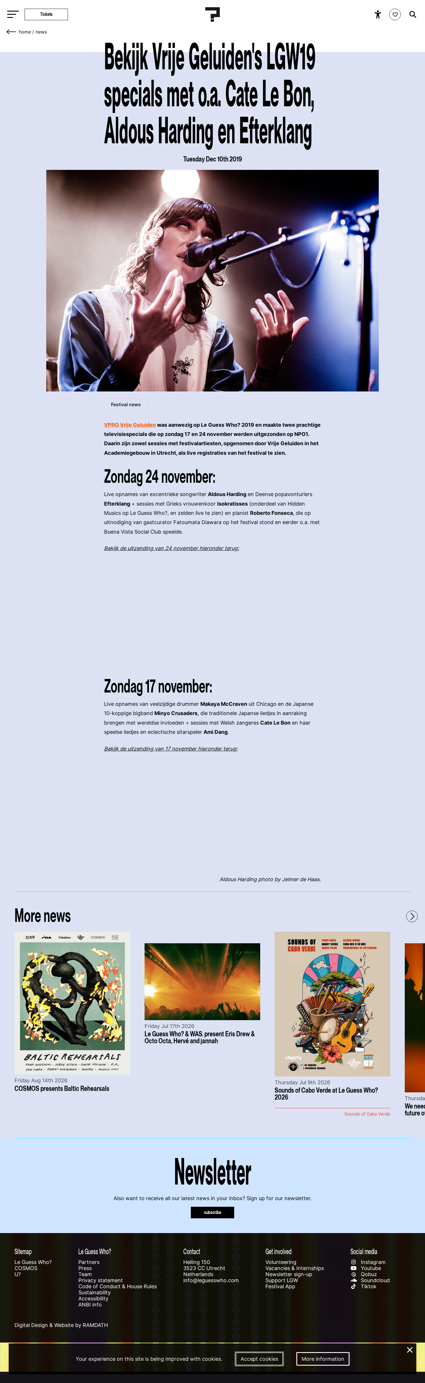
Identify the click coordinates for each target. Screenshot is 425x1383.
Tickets (46, 14)
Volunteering (280, 1262)
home (25, 32)
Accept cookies (259, 1359)
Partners (88, 1262)
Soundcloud (374, 1280)
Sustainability (94, 1292)
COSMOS (25, 1268)
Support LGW (281, 1280)
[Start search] (411, 14)
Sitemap (23, 1251)
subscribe (212, 1212)
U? (17, 1274)
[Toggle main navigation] (11, 14)
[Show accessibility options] (378, 14)
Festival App (280, 1286)
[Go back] (11, 31)
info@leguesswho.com (211, 1280)
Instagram (372, 1262)
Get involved (278, 1251)
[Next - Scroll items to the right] (412, 916)
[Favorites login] (395, 14)
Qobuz (368, 1274)
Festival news (126, 404)
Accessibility (93, 1298)
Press (85, 1268)
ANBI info (90, 1305)
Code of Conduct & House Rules (117, 1286)
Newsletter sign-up (288, 1274)
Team (85, 1274)
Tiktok (367, 1286)
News (41, 32)
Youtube (370, 1268)
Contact (191, 1251)
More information (323, 1359)
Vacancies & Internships (294, 1268)
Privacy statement (100, 1280)
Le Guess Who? (33, 1262)
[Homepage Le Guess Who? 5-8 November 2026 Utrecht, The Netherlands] (212, 14)
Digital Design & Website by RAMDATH (61, 1325)
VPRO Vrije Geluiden (130, 425)
